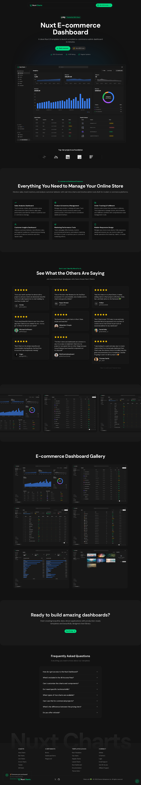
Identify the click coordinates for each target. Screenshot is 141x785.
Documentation (77, 768)
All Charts (21, 768)
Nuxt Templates (76, 752)
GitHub (101, 752)
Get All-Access (103, 765)
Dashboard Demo (50, 756)
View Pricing (69, 631)
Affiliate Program (104, 768)
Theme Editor (76, 771)
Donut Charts (22, 762)
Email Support (103, 762)
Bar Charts (21, 756)
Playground (48, 759)
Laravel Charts (76, 762)
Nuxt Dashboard (77, 765)
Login (100, 759)
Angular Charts (76, 759)
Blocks (47, 752)
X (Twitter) (102, 756)
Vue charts (75, 756)
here (119, 368)
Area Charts (21, 752)
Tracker (20, 765)
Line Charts (21, 759)
